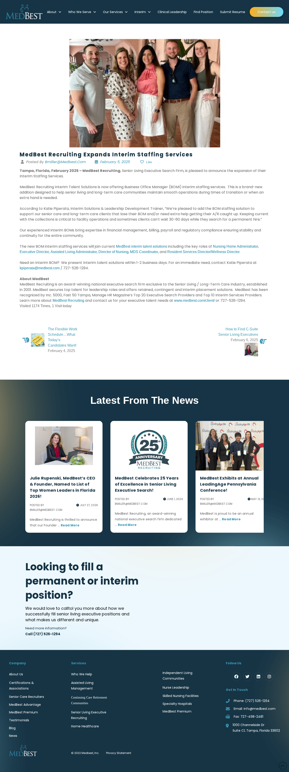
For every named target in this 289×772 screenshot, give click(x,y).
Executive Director (34, 252)
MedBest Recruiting (68, 300)
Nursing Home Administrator (235, 246)
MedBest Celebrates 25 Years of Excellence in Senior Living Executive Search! (147, 484)
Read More (70, 525)
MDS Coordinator (144, 252)
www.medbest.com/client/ (194, 300)
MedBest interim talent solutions (141, 246)
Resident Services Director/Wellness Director (203, 252)
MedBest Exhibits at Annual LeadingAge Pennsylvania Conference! (229, 484)
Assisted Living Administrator (74, 252)
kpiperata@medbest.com (40, 268)
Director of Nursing (113, 252)
